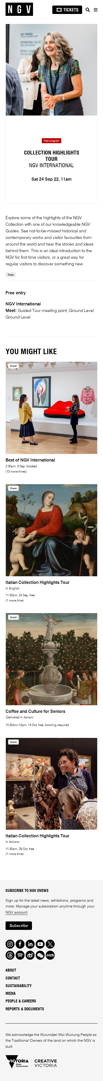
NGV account (16, 912)
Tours (11, 275)
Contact (13, 978)
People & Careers (21, 1001)
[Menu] (95, 10)
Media (11, 994)
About (11, 970)
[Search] (88, 10)
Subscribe (19, 926)
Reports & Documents (25, 1009)
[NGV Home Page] (19, 9)
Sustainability (19, 986)
